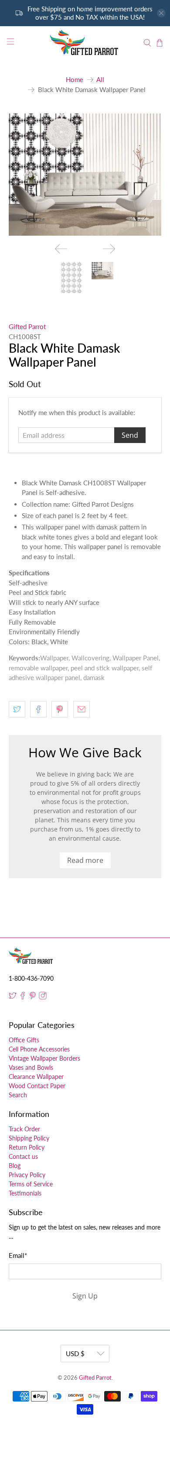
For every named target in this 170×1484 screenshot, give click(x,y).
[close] (161, 13)
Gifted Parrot (27, 326)
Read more (85, 860)
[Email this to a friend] (81, 709)
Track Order (24, 1129)
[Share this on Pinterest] (59, 709)
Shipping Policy (29, 1138)
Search (18, 1095)
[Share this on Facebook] (38, 709)
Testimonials (25, 1193)
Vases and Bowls (31, 1067)
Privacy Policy (27, 1174)
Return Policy (26, 1147)
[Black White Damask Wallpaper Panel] (85, 174)
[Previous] (61, 248)
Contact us (23, 1156)
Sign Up (85, 1296)
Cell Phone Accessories (39, 1049)
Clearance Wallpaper (36, 1076)
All (100, 79)
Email (18, 1255)
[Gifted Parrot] (85, 42)
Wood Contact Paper (37, 1085)
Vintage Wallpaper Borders (44, 1058)
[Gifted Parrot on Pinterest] (33, 997)
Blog (14, 1165)
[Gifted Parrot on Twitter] (13, 997)
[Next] (109, 248)
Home (74, 79)
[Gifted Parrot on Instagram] (43, 997)
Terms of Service (31, 1184)
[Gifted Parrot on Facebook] (23, 997)
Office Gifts (24, 1040)
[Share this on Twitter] (17, 709)
